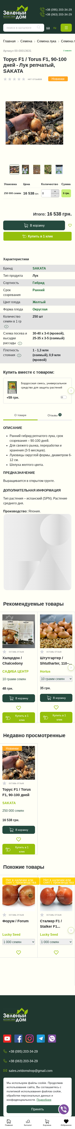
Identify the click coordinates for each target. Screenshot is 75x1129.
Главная (9, 41)
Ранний (39, 290)
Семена (26, 41)
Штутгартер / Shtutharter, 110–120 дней (54, 661)
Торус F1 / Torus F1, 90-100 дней (16, 792)
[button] (66, 28)
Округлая (40, 309)
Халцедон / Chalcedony (12, 660)
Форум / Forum (15, 921)
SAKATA (39, 268)
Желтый (39, 302)
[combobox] (23, 28)
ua (48, 27)
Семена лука (46, 41)
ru (54, 27)
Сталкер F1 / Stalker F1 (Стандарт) (51, 924)
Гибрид (38, 282)
